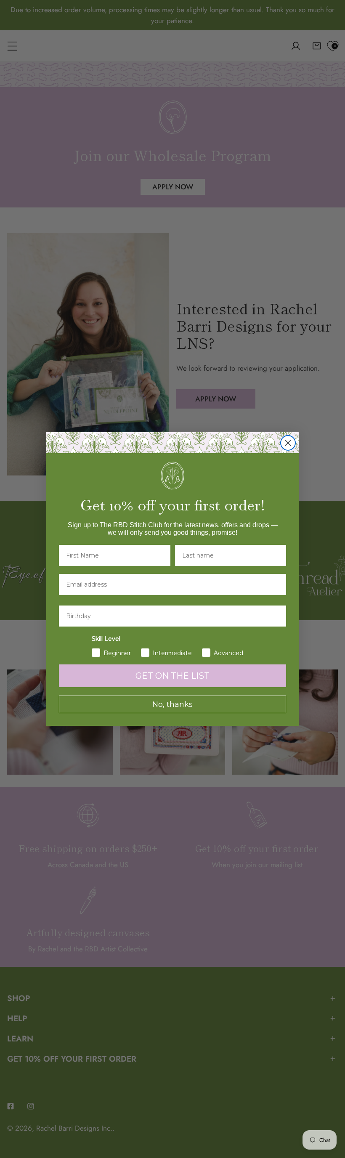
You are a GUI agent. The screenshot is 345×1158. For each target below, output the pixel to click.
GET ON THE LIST (172, 676)
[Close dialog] (288, 443)
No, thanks (172, 704)
